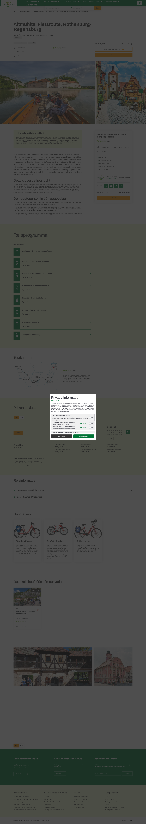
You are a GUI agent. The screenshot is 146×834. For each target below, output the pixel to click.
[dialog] (73, 417)
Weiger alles (61, 436)
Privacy (57, 400)
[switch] (91, 417)
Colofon (53, 400)
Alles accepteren (83, 436)
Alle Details (83, 423)
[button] (90, 417)
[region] (73, 423)
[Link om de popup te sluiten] (94, 396)
